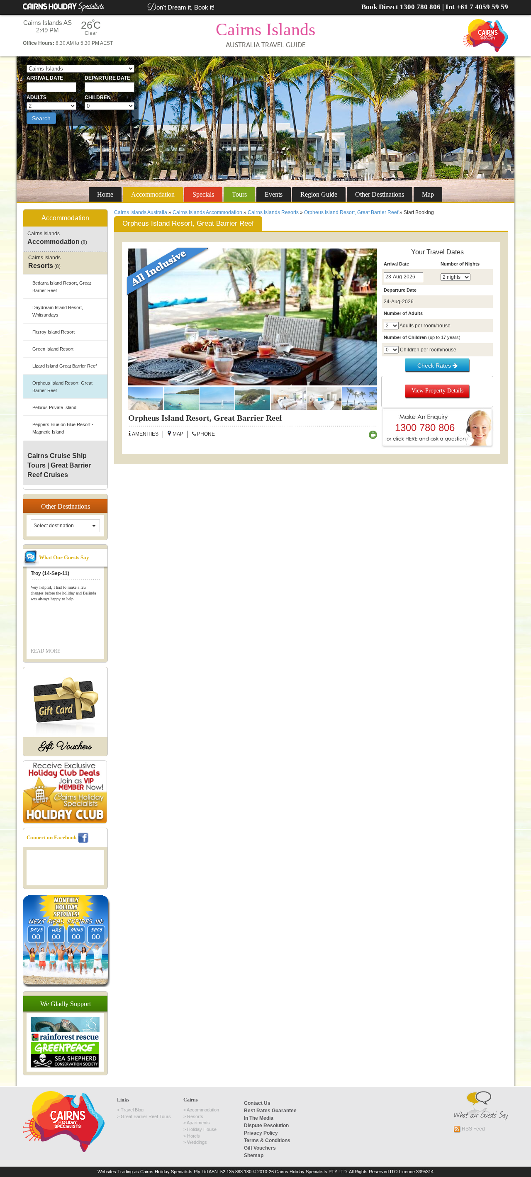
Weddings (197, 1142)
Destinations (379, 194)
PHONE (205, 434)
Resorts (195, 1116)
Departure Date (107, 78)
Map (428, 194)
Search (41, 118)
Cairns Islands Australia (140, 212)
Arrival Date (45, 78)
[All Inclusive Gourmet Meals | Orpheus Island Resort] (252, 317)
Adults (36, 97)
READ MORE (45, 651)
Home (105, 194)
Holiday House (202, 1129)
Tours (239, 194)
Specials (203, 194)
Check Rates (435, 365)
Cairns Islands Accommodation (207, 212)
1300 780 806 (420, 7)
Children (98, 97)
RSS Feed (472, 1129)
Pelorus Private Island (54, 407)
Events (274, 194)
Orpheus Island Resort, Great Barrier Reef (351, 212)
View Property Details (437, 390)
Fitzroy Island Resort (53, 331)
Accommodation (153, 194)
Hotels (193, 1135)
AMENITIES (144, 434)
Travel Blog (132, 1109)
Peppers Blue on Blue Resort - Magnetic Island (62, 428)
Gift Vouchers (65, 746)
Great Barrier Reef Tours (146, 1116)
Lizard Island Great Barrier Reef (64, 365)
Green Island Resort (52, 348)
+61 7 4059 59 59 (482, 7)
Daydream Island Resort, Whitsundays (57, 311)
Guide (318, 194)
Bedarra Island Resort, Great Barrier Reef (61, 286)
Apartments (198, 1122)
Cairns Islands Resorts (273, 212)
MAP (177, 434)
